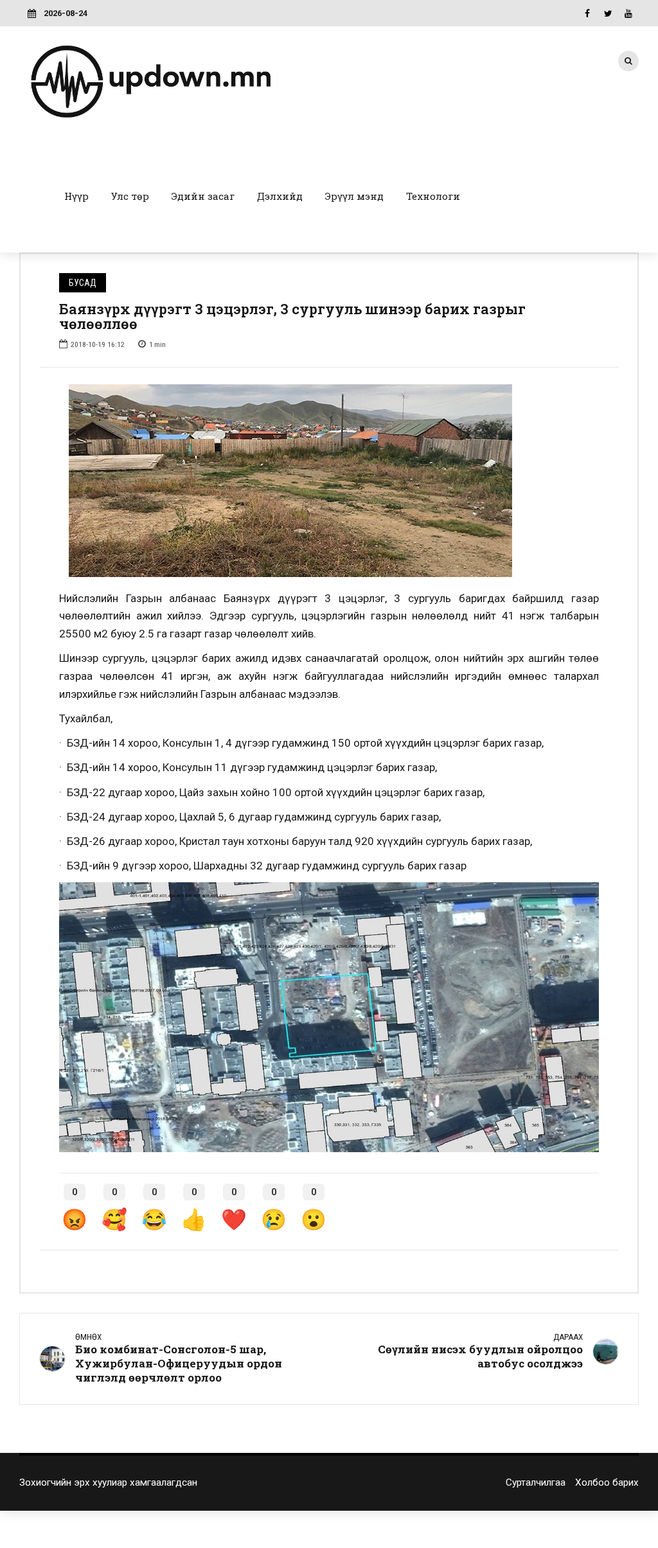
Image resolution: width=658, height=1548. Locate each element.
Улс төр (130, 196)
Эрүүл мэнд (354, 196)
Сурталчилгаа (535, 1482)
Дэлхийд (280, 196)
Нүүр (76, 196)
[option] (329, 480)
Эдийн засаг (203, 196)
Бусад (82, 283)
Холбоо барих (607, 1482)
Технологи (433, 196)
